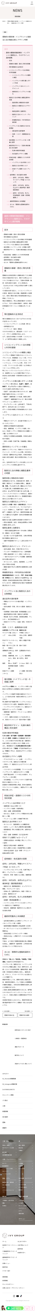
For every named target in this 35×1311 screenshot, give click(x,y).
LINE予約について (23, 1245)
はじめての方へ (22, 1241)
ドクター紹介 (6, 1271)
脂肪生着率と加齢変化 (19, 111)
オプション (22, 1219)
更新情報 (5, 1277)
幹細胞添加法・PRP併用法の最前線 (21, 121)
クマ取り (5, 1100)
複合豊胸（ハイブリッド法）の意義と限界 (19, 141)
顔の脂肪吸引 (5, 1166)
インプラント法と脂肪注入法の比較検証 (19, 127)
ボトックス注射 (22, 1184)
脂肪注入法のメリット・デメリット (21, 115)
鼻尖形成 (21, 1148)
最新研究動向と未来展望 (17, 201)
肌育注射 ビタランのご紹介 (23, 1030)
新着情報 (5, 1111)
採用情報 (5, 1280)
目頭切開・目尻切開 (7, 1155)
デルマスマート (22, 1208)
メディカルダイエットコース (8, 1191)
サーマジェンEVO (6, 1174)
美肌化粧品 (21, 1213)
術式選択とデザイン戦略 (20, 154)
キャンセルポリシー (8, 1284)
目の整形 (5, 1117)
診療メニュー (6, 1263)
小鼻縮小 (21, 1150)
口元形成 (21, 1166)
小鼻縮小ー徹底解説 (21, 1038)
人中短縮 (21, 1163)
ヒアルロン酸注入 (23, 1187)
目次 (10, 60)
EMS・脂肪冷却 (6, 1185)
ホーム (4, 1241)
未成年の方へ (21, 1252)
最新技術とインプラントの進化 (21, 93)
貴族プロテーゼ (19, 1047)
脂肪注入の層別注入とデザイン (21, 107)
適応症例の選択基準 (18, 131)
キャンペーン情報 (8, 1095)
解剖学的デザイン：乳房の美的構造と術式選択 (19, 146)
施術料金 (5, 1267)
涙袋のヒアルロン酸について (23, 1064)
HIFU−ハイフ (5, 1171)
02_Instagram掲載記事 (9, 1084)
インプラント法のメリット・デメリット (21, 87)
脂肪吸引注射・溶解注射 (8, 1182)
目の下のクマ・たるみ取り (8, 1148)
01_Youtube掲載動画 (9, 1079)
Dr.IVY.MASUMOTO (8, 1089)
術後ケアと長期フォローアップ (21, 170)
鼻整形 (4, 1128)
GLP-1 (3, 1187)
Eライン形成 (21, 1168)
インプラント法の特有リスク (21, 162)
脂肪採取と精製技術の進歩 (20, 102)
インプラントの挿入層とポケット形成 (21, 82)
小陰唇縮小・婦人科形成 (8, 1200)
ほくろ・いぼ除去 (23, 1205)
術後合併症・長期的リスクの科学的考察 (19, 158)
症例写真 (20, 1249)
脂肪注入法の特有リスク (20, 166)
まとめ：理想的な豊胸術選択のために (19, 205)
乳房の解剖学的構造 (18, 150)
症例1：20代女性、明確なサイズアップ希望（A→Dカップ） (21, 179)
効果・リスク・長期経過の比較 (21, 135)
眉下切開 (4, 1152)
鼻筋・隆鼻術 (22, 1145)
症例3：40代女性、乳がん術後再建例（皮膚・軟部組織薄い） (21, 195)
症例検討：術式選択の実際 (18, 175)
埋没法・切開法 (6, 1145)
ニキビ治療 (21, 1200)
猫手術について (19, 1055)
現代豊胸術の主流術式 (16, 67)
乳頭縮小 (4, 1205)
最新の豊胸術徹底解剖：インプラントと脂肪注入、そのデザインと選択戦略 (18, 55)
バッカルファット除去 (7, 1168)
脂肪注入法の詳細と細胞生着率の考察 (19, 98)
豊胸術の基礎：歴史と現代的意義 (19, 64)
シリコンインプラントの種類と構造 (21, 76)
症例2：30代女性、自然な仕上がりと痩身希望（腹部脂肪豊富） (21, 187)
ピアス (20, 1211)
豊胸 (3, 1122)
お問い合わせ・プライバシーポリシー (13, 1288)
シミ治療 (21, 1203)
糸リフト (4, 1163)
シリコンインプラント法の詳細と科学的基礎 (19, 71)
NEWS (3, 21)
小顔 (3, 1106)
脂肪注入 (21, 1190)
